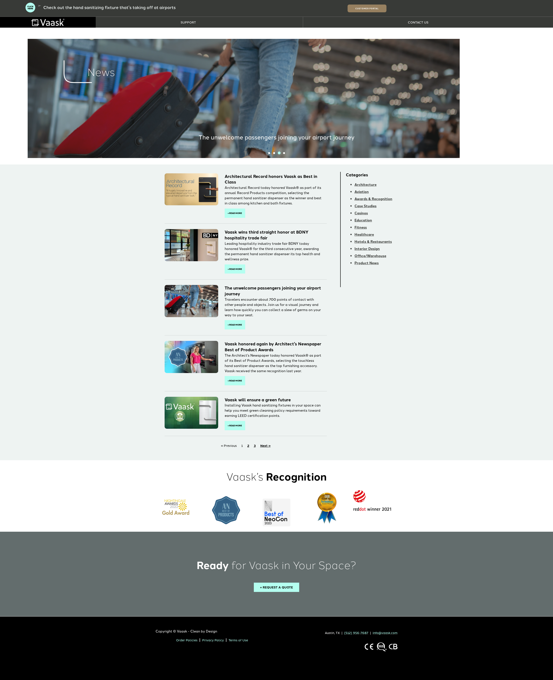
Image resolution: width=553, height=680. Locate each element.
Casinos (361, 212)
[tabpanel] (276, 98)
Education (363, 220)
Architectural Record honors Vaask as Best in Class (271, 179)
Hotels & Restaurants (373, 241)
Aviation (361, 191)
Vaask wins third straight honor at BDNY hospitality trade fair (266, 235)
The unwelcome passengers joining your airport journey (276, 137)
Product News (366, 262)
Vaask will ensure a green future (258, 400)
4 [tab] (284, 153)
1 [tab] (269, 153)
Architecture (365, 184)
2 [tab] (274, 153)
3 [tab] (279, 153)
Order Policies (186, 640)
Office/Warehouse (370, 255)
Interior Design (367, 248)
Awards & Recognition (373, 198)
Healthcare (364, 234)
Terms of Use (238, 640)
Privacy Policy (213, 640)
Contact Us (418, 22)
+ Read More (235, 213)
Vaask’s (276, 476)
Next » (265, 445)
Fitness (360, 227)
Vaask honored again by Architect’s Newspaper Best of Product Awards (273, 347)
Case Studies (365, 205)
